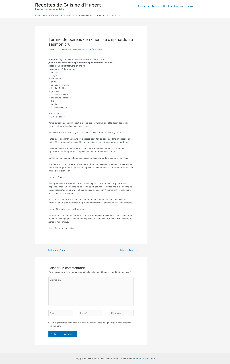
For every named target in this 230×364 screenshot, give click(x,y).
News (190, 6)
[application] (158, 6)
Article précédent (55, 250)
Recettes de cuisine (147, 6)
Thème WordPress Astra (144, 358)
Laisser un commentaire (59, 49)
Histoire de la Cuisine (173, 6)
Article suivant (128, 250)
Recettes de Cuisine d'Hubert (68, 5)
